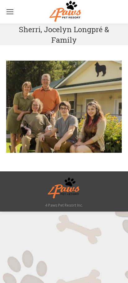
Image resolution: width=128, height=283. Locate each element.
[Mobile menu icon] (10, 11)
